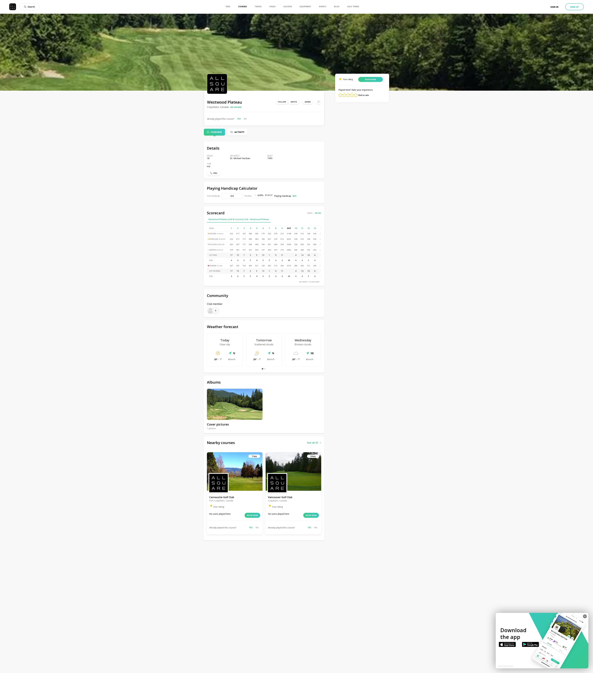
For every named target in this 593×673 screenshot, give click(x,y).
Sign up (574, 6)
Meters (318, 213)
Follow (282, 102)
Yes (239, 118)
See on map (236, 107)
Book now (252, 515)
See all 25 (312, 442)
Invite (294, 102)
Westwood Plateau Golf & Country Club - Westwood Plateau (238, 219)
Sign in (554, 6)
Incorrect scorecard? (309, 282)
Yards (309, 213)
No (245, 118)
